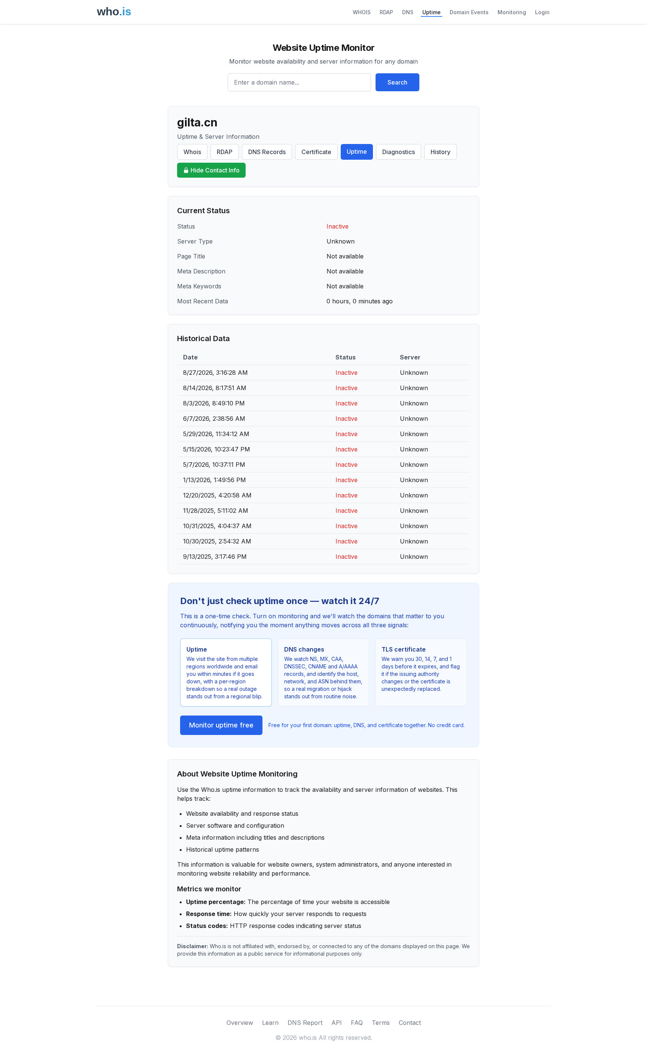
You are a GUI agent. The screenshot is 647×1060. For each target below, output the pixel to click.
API (336, 1022)
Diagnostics (398, 152)
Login (542, 12)
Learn (270, 1022)
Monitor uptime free (221, 725)
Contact (410, 1022)
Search (397, 82)
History (440, 152)
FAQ (357, 1022)
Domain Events (469, 12)
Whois (192, 152)
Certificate (316, 152)
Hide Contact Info (215, 170)
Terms (381, 1022)
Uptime (431, 12)
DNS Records (267, 152)
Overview (240, 1022)
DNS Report (305, 1022)
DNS (407, 12)
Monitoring (512, 12)
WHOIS (362, 12)
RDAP (386, 12)
